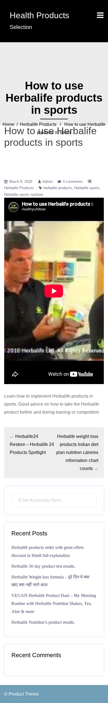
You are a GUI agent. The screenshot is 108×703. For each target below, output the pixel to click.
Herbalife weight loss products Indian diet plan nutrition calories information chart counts (77, 452)
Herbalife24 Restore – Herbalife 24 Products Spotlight (32, 444)
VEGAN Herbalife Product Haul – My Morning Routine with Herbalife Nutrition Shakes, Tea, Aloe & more (53, 603)
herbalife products (57, 188)
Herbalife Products (38, 124)
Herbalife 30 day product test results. (43, 566)
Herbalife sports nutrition (23, 194)
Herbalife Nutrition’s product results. (43, 622)
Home (8, 124)
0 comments (73, 181)
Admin (47, 181)
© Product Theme (21, 694)
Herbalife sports (86, 188)
